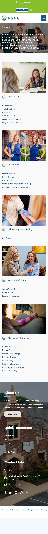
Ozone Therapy (8, 177)
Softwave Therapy (9, 357)
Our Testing (6, 238)
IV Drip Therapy (8, 173)
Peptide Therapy (8, 350)
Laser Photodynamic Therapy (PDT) (16, 184)
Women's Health (8, 116)
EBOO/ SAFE (7, 180)
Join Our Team (9, 452)
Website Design (28, 510)
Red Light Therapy (9, 371)
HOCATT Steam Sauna (11, 364)
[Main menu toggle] (43, 18)
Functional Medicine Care (12, 119)
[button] (31, 10)
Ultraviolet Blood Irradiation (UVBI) (16, 187)
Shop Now (22, 10)
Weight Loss (7, 105)
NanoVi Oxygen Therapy (12, 360)
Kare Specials (9, 435)
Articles (7, 448)
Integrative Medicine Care (12, 123)
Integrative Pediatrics (10, 296)
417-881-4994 (14, 471)
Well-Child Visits (8, 292)
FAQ (5, 439)
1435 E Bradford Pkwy (18, 476)
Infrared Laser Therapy (11, 354)
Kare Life (7, 444)
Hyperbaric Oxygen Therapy (13, 367)
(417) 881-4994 (25, 2)
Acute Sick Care (8, 109)
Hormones (6, 112)
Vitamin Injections (9, 347)
